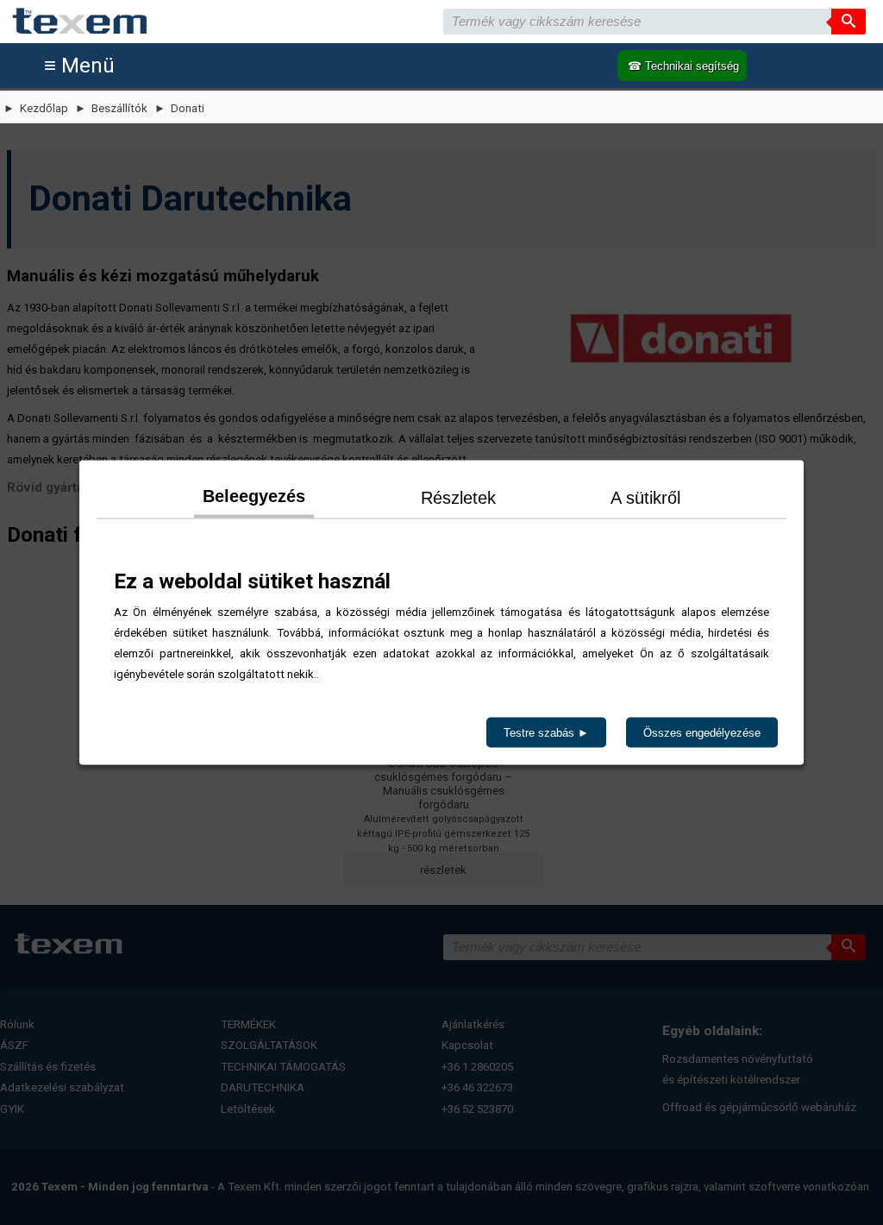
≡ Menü (79, 65)
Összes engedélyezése (702, 732)
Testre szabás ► (546, 732)
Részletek (458, 497)
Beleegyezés (254, 496)
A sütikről (645, 497)
